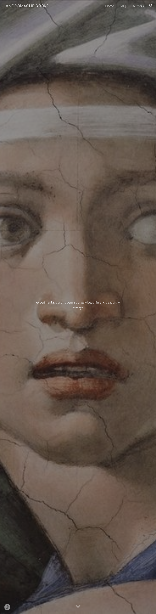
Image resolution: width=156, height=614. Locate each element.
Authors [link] (138, 6)
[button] (151, 6)
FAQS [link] (123, 6)
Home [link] (109, 6)
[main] (78, 307)
